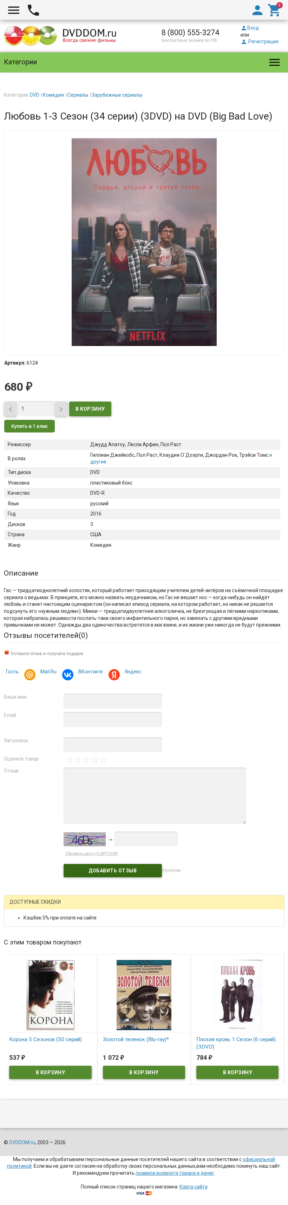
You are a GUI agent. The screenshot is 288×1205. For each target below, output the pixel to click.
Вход (250, 28)
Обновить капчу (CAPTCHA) (91, 853)
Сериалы (77, 95)
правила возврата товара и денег (175, 1173)
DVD (34, 95)
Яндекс (133, 671)
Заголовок (16, 740)
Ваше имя (15, 697)
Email (10, 715)
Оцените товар (21, 759)
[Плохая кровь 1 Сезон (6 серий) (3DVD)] (237, 995)
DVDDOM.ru (22, 1142)
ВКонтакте (90, 671)
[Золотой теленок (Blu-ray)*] (144, 995)
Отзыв (11, 771)
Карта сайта (193, 1187)
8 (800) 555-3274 (190, 32)
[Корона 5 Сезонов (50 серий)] (50, 995)
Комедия (53, 95)
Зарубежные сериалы (117, 95)
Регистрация (260, 41)
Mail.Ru (48, 671)
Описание (21, 573)
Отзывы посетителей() (46, 635)
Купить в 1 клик (29, 426)
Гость (12, 671)
